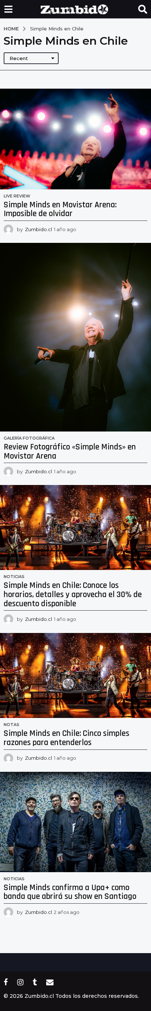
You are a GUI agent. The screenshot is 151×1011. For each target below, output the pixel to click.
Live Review (17, 196)
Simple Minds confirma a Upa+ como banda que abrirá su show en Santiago (70, 892)
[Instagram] (20, 982)
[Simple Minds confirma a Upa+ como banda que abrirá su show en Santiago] (75, 822)
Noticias (14, 576)
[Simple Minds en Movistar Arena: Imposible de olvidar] (75, 139)
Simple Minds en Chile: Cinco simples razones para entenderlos (66, 738)
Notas (11, 724)
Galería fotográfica (29, 438)
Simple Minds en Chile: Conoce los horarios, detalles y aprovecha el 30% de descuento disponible (73, 594)
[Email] (50, 982)
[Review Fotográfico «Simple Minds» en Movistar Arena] (75, 337)
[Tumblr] (35, 982)
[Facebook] (6, 982)
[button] (8, 9)
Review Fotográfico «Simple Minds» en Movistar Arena (70, 452)
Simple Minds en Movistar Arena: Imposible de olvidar (60, 209)
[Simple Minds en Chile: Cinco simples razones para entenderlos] (75, 675)
